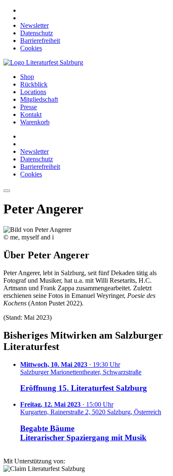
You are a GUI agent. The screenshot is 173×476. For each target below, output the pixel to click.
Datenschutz (36, 33)
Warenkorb (35, 122)
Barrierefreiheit (40, 40)
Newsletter (34, 25)
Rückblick (33, 84)
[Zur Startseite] (43, 62)
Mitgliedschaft (39, 99)
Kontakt (31, 114)
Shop (27, 76)
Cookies (31, 48)
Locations (33, 91)
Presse (28, 106)
